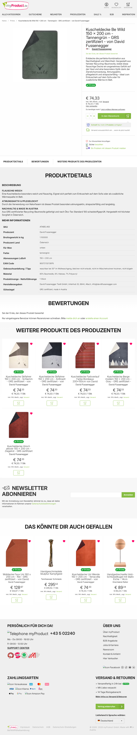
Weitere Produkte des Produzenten (79, 161)
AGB (48, 727)
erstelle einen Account (97, 318)
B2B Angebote (110, 640)
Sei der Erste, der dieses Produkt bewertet (102, 54)
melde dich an (73, 318)
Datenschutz (38, 727)
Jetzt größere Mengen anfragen (113, 109)
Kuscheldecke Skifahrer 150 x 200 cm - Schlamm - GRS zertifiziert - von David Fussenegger (19, 380)
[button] (87, 116)
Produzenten (77, 14)
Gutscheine (35, 14)
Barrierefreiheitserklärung (18, 730)
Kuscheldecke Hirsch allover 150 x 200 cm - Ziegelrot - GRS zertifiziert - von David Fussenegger (19, 450)
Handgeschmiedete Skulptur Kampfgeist (51, 572)
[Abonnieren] (128, 495)
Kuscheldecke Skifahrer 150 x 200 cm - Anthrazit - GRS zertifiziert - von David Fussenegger (51, 380)
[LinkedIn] (133, 667)
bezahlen (99, 144)
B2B (112, 14)
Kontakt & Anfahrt (111, 654)
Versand (106, 102)
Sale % (97, 14)
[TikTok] (126, 667)
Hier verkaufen (91, 106)
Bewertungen (40, 161)
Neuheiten (56, 14)
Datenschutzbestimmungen (44, 503)
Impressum (25, 727)
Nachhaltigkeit (110, 636)
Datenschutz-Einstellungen (64, 727)
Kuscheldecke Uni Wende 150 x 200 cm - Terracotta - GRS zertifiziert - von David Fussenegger (86, 578)
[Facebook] (111, 667)
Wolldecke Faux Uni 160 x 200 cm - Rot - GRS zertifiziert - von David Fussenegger (17, 578)
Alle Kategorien (11, 14)
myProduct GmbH (111, 727)
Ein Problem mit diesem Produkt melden (108, 148)
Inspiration (128, 14)
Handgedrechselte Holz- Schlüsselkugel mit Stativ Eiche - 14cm (120, 576)
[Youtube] (130, 667)
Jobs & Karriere (110, 645)
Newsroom (108, 649)
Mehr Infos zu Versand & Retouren (111, 696)
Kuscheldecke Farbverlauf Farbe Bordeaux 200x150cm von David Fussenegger (85, 380)
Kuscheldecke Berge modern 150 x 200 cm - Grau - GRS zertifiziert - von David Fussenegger (118, 380)
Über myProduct (111, 632)
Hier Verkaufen (110, 658)
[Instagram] (122, 667)
